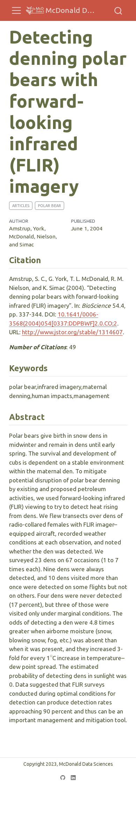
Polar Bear (49, 206)
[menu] (16, 10)
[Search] (118, 10)
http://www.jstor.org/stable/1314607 (72, 332)
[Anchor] (47, 259)
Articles (20, 206)
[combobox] (119, 10)
